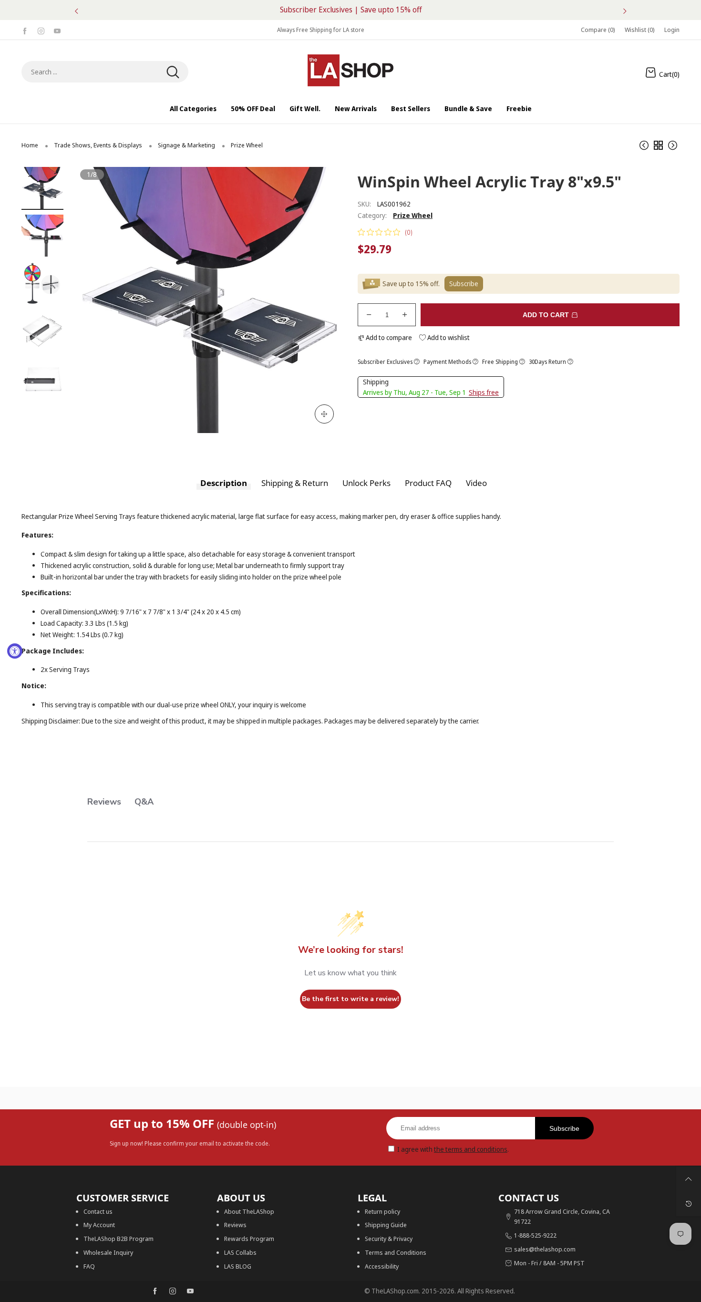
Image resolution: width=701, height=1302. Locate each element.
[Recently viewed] (688, 1203)
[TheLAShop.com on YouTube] (190, 1291)
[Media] (324, 414)
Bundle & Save (468, 108)
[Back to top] (688, 1179)
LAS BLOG (237, 1266)
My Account (99, 1224)
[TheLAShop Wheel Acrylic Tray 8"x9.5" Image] (42, 188)
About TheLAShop (249, 1211)
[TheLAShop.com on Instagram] (172, 1291)
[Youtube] (57, 29)
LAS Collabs (240, 1252)
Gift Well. (304, 108)
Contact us (98, 1211)
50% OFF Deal (253, 108)
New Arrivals (356, 108)
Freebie (519, 108)
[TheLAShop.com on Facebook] (155, 1291)
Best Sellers (410, 108)
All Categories (193, 108)
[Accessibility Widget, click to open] (14, 651)
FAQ (89, 1266)
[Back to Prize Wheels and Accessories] (658, 145)
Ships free (484, 392)
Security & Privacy (388, 1238)
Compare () (598, 29)
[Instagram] (41, 29)
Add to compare (388, 337)
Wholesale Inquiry (108, 1252)
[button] (99, 300)
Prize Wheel (413, 215)
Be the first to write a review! (350, 998)
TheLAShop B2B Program (118, 1238)
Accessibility (382, 1266)
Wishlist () (640, 29)
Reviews (235, 1224)
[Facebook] (25, 29)
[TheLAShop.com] (350, 70)
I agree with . (453, 1149)
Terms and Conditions (395, 1252)
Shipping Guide (386, 1224)
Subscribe (564, 1128)
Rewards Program (249, 1238)
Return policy (382, 1211)
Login (672, 29)
